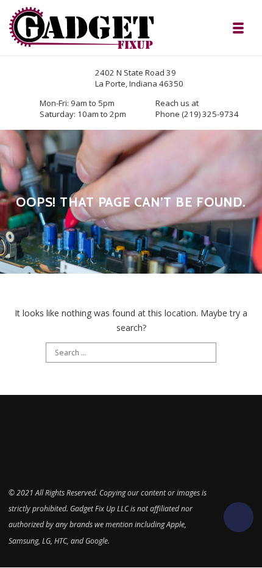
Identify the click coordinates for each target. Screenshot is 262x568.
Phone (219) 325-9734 (197, 113)
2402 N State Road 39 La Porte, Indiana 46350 (139, 78)
